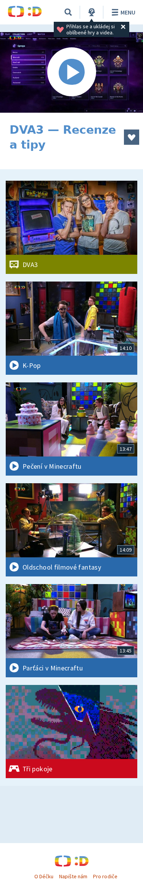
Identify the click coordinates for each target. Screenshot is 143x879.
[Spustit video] (71, 72)
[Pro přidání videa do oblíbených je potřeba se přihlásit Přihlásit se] (131, 137)
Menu (128, 12)
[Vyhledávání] (68, 12)
